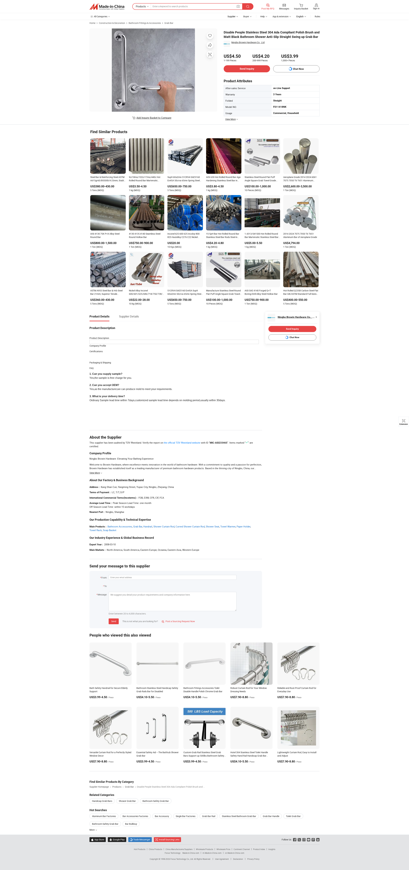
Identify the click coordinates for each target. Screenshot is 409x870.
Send (113, 621)
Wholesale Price (223, 849)
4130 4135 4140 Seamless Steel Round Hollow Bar (144, 235)
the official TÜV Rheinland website (182, 442)
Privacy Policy (253, 859)
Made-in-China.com (190, 853)
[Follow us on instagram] (304, 839)
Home (92, 22)
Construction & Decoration (112, 22)
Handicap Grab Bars (102, 800)
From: (104, 577)
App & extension (281, 16)
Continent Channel (242, 849)
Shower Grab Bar (127, 800)
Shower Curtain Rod (163, 526)
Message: (102, 594)
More (92, 829)
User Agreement (222, 859)
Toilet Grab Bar (293, 816)
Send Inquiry (247, 68)
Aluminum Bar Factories (104, 816)
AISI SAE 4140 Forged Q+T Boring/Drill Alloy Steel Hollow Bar (261, 292)
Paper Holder (243, 526)
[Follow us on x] (299, 839)
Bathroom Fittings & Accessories (145, 22)
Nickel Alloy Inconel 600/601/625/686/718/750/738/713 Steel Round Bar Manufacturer (146, 292)
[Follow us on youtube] (308, 839)
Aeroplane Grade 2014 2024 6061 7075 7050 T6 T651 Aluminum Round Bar (300, 179)
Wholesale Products (204, 849)
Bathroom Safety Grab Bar (156, 800)
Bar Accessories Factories (135, 816)
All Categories (100, 16)
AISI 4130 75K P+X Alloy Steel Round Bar (105, 235)
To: (105, 586)
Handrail (147, 526)
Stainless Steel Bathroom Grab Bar (239, 816)
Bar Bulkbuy (131, 823)
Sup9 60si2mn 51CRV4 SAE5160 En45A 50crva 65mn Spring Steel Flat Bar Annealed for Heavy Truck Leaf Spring (184, 179)
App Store (97, 839)
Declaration (238, 859)
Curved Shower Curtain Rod (190, 526)
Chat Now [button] (298, 68)
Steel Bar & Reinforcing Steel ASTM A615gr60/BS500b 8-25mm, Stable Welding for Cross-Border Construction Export (107, 179)
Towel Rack (95, 530)
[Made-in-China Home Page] (106, 6)
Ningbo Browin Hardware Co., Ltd (248, 42)
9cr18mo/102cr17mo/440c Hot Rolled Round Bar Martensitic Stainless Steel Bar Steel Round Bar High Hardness (146, 179)
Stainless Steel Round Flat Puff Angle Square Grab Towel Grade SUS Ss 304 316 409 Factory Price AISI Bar (261, 179)
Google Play (117, 839)
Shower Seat (212, 526)
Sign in (316, 8)
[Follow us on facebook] (294, 839)
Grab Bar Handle (271, 816)
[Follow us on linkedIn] (318, 839)
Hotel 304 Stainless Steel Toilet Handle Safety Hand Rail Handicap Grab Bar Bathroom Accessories (249, 756)
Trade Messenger (140, 839)
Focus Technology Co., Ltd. (182, 859)
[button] (238, 6)
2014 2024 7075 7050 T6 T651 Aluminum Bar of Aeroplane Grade (300, 235)
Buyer (246, 16)
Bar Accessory (162, 816)
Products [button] (141, 6)
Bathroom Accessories (120, 526)
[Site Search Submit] (247, 6)
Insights (271, 849)
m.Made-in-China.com (212, 853)
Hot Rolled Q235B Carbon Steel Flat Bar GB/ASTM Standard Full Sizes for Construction (300, 292)
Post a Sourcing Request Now (178, 621)
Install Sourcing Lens (169, 839)
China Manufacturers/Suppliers (179, 849)
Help (262, 16)
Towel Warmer (227, 526)
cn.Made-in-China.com (234, 853)
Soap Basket (109, 530)
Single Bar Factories (185, 816)
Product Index (259, 849)
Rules (317, 16)
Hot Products (139, 849)
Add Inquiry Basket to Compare (153, 118)
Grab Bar (168, 22)
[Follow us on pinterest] (313, 839)
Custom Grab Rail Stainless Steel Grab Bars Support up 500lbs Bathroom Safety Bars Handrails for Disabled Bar (203, 756)
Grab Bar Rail (208, 816)
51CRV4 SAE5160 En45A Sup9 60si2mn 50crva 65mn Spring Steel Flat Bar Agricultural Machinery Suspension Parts (184, 292)
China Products (155, 849)
